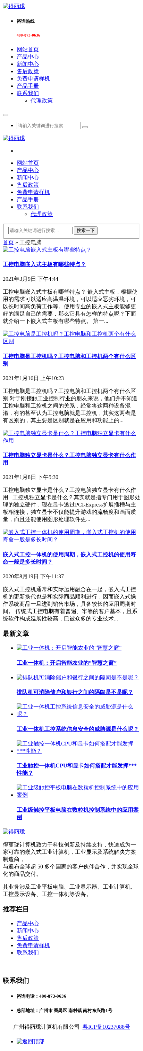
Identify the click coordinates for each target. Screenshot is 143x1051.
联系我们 (28, 93)
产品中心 (28, 57)
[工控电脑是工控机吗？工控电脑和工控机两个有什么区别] (71, 341)
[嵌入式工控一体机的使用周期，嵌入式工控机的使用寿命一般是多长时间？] (71, 539)
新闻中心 (28, 64)
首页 (8, 242)
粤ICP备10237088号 (106, 1027)
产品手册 (28, 86)
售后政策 (28, 71)
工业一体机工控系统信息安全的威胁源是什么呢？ (78, 729)
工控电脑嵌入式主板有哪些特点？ (44, 264)
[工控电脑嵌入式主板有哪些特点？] (47, 250)
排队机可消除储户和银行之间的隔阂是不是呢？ (75, 692)
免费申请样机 (33, 79)
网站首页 (28, 49)
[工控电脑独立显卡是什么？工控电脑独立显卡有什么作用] (71, 440)
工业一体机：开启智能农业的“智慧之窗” (67, 663)
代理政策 (42, 100)
